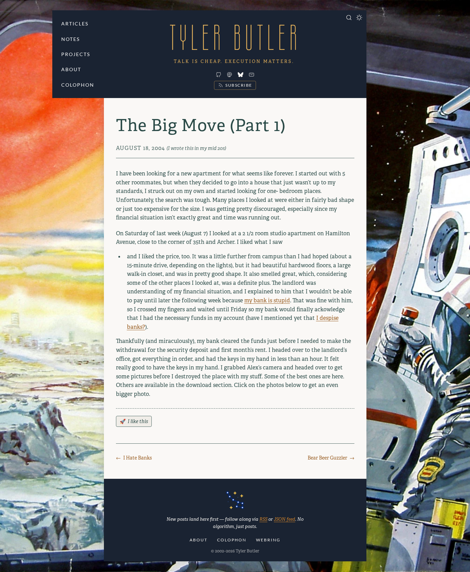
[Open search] (348, 17)
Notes (70, 39)
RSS (263, 519)
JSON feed (284, 519)
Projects (75, 54)
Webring (268, 539)
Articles (74, 23)
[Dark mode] (359, 17)
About (71, 69)
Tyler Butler (235, 37)
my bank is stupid (267, 300)
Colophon (77, 85)
